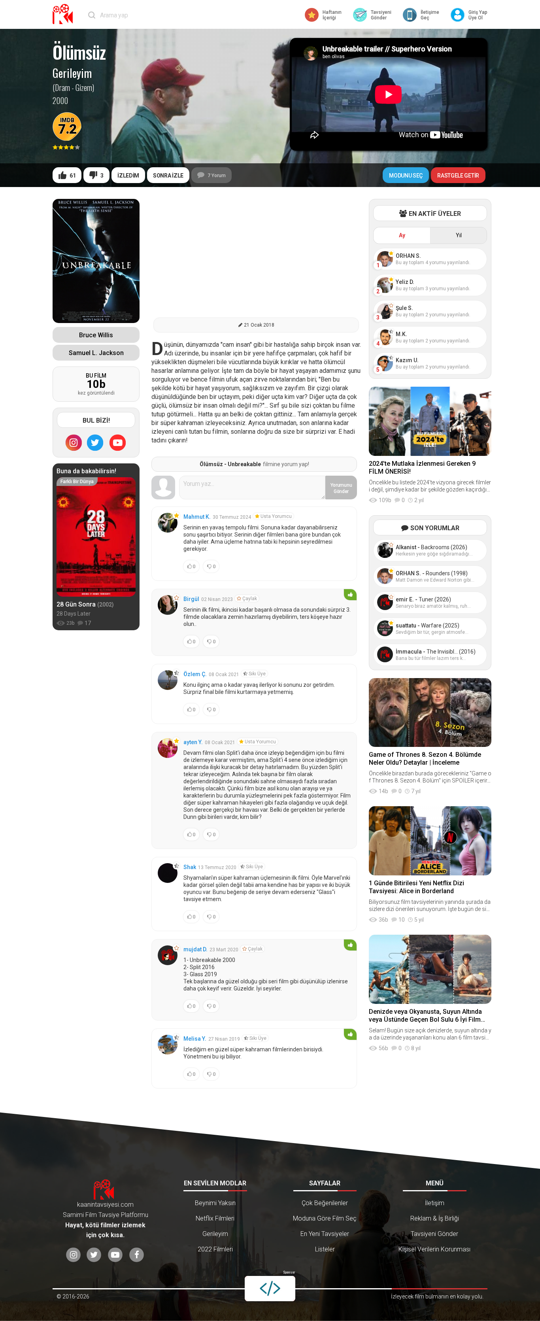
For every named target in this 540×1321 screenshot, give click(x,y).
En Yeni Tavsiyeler (324, 1234)
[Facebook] (136, 1254)
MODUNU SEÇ (406, 175)
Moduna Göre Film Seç (325, 1218)
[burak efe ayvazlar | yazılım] (270, 1288)
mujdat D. (195, 949)
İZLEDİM (128, 175)
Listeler (325, 1249)
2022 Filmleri (215, 1249)
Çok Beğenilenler (325, 1203)
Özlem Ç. (195, 674)
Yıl (459, 235)
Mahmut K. (197, 517)
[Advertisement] (256, 254)
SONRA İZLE (168, 175)
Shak (189, 867)
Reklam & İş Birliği (434, 1218)
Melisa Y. (194, 1038)
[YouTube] (118, 442)
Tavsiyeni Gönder (434, 1234)
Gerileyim (72, 73)
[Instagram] (73, 442)
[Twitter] (95, 442)
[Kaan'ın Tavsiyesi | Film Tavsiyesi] (64, 14)
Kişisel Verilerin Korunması (434, 1249)
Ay (402, 235)
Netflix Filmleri (215, 1218)
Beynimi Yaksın (215, 1203)
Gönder (341, 488)
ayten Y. (193, 742)
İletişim (434, 1203)
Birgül (191, 599)
